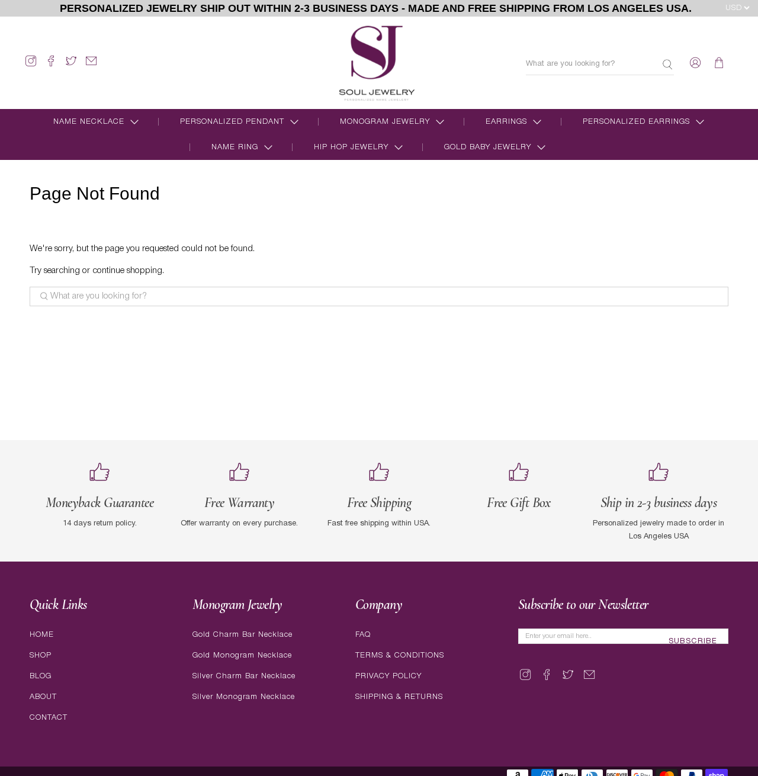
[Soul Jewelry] (377, 63)
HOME (42, 634)
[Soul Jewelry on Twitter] (71, 66)
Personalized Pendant (232, 121)
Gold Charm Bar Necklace (242, 634)
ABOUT (43, 697)
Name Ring (234, 147)
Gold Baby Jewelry (487, 147)
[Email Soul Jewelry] (91, 66)
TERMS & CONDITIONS (399, 655)
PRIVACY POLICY (388, 676)
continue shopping (127, 271)
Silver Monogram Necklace (243, 697)
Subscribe (693, 641)
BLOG (41, 676)
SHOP (41, 655)
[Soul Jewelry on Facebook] (51, 66)
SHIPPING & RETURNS (399, 697)
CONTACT (49, 717)
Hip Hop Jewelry (351, 147)
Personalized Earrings (636, 121)
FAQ (363, 634)
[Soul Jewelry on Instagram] (31, 66)
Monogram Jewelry (385, 121)
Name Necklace (88, 121)
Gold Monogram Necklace (242, 655)
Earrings (506, 121)
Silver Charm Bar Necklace (244, 676)
